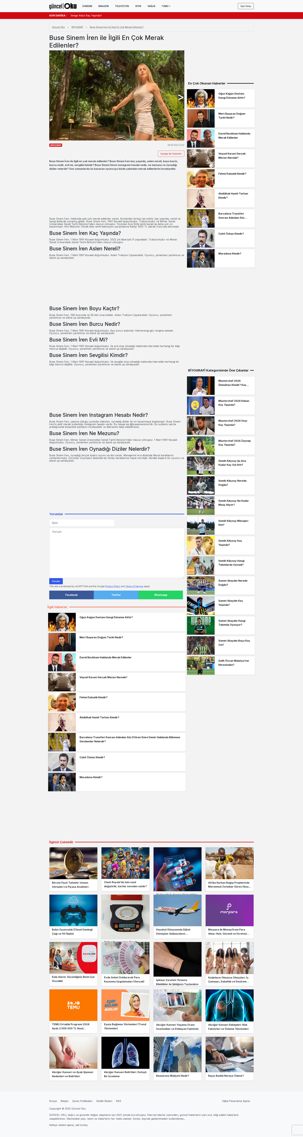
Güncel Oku (58, 27)
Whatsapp (160, 594)
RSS (118, 1101)
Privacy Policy (112, 586)
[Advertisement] (116, 194)
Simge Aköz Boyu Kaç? (85, 15)
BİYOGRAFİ (77, 27)
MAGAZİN (103, 6)
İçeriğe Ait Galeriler (171, 153)
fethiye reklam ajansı (61, 1125)
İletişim (64, 1101)
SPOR (138, 6)
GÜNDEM (87, 6)
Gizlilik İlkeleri (104, 1101)
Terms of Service (134, 586)
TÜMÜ (165, 6)
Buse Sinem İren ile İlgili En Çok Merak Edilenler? (116, 27)
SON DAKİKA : (58, 15)
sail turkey (81, 1125)
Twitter (116, 594)
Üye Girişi (246, 6)
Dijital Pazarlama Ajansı (236, 1101)
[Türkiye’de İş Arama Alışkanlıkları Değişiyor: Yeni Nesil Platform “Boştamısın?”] (177, 869)
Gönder (56, 581)
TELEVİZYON (122, 6)
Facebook (71, 594)
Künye (53, 1101)
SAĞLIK (151, 6)
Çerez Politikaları (82, 1101)
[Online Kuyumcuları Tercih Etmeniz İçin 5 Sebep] (125, 917)
